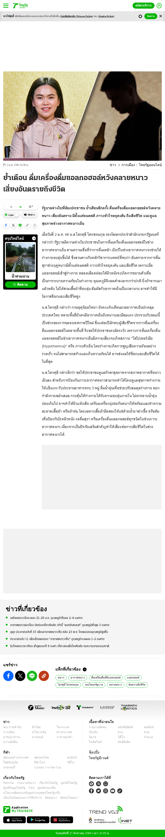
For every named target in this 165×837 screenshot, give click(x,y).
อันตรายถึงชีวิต (133, 684)
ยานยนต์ (36, 737)
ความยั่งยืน (10, 742)
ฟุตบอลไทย (38, 757)
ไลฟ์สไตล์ (94, 742)
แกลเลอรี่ (8, 767)
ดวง (119, 732)
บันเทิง (92, 732)
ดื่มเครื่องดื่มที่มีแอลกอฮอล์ (103, 677)
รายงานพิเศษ (97, 727)
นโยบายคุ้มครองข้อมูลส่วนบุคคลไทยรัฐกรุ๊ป (28, 792)
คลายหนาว (113, 684)
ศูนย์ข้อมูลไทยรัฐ (13, 787)
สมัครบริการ (144, 5)
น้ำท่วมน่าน (20, 276)
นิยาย (92, 737)
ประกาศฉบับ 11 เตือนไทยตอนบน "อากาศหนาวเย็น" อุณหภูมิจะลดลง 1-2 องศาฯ (57, 638)
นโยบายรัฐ (37, 732)
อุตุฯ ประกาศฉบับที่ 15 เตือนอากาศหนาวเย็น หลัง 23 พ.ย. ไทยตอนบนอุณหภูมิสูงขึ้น (59, 632)
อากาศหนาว (76, 677)
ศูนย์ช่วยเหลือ (42, 787)
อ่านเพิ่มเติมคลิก (76, 16)
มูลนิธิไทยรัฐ (64, 783)
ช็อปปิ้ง (93, 752)
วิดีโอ (120, 737)
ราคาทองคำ (63, 737)
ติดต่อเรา (45, 797)
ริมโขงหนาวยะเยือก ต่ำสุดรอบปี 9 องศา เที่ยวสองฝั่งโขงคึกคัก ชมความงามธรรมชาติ (59, 645)
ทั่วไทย (35, 727)
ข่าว (117, 165)
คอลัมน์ (146, 727)
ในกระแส (61, 727)
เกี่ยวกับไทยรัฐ (45, 783)
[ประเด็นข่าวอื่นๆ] (34, 238)
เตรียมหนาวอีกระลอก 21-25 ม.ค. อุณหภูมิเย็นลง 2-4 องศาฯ (46, 618)
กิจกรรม (8, 783)
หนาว (61, 677)
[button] (6, 225)
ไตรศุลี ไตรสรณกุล (67, 684)
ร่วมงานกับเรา (24, 783)
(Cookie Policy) (106, 16)
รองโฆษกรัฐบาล (92, 684)
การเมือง (132, 165)
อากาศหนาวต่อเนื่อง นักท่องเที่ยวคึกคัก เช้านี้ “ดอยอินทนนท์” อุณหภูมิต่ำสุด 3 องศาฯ (59, 625)
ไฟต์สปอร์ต (9, 762)
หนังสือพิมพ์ (124, 727)
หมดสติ (152, 684)
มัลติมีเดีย (122, 742)
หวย (144, 732)
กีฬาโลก (36, 762)
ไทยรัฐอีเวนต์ (97, 758)
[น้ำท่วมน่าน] (20, 257)
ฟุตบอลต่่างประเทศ (14, 757)
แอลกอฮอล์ (129, 677)
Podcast (147, 737)
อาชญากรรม (10, 737)
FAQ (28, 787)
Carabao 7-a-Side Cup (46, 767)
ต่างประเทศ (62, 732)
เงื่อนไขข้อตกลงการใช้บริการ (20, 797)
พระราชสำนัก (11, 727)
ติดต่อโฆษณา (62, 797)
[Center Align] (160, 16)
